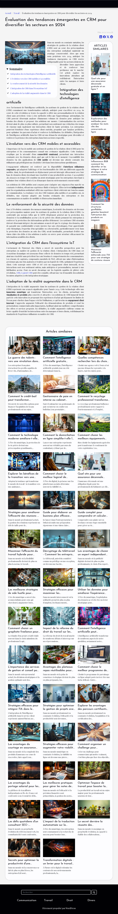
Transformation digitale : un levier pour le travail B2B (58, 864)
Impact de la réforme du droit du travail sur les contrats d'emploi (58, 632)
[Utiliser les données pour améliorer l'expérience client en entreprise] (94, 577)
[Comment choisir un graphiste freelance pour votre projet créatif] (24, 616)
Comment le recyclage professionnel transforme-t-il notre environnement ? (94, 400)
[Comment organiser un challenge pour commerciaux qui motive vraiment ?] (94, 731)
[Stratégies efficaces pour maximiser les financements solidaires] (59, 577)
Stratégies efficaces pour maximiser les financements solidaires (58, 593)
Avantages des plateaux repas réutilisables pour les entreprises (58, 670)
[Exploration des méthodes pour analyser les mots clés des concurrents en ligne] (100, 104)
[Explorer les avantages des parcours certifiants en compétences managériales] (94, 693)
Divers (91, 900)
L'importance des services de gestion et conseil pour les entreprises (24, 670)
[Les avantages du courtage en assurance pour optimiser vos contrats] (24, 731)
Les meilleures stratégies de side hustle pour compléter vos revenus (23, 593)
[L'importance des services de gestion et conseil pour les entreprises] (24, 654)
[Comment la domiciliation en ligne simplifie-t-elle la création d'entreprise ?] (59, 422)
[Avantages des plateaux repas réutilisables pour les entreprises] (59, 654)
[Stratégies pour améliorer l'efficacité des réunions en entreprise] (24, 500)
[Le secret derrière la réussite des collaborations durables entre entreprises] (94, 809)
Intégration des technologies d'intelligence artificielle (33, 74)
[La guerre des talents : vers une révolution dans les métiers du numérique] (24, 345)
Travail (16, 13)
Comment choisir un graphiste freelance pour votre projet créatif (23, 632)
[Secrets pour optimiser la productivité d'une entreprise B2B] (24, 847)
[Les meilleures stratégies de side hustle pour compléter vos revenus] (24, 577)
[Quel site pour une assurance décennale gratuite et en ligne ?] (100, 64)
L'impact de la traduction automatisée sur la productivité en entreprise (59, 825)
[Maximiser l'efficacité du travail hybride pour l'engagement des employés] (24, 538)
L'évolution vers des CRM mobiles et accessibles (30, 79)
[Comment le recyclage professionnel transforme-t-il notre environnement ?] (94, 384)
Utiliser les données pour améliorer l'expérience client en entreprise (93, 593)
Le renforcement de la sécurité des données (28, 83)
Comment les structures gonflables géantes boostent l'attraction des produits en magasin (100, 212)
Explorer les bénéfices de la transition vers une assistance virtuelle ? (23, 477)
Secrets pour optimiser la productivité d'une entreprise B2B (23, 864)
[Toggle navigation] (6, 4)
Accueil (8, 13)
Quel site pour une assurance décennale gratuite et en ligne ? (98, 84)
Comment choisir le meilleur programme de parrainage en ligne (92, 670)
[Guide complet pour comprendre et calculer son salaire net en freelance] (94, 500)
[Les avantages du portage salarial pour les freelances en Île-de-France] (24, 770)
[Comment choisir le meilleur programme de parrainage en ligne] (94, 654)
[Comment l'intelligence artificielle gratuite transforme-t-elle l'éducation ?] (59, 345)
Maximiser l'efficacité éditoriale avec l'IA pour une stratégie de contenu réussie (100, 255)
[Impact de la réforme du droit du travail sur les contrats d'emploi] (59, 616)
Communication (26, 900)
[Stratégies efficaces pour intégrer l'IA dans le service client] (24, 693)
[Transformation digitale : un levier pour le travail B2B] (59, 847)
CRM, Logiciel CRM (24, 273)
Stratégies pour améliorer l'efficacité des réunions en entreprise (24, 516)
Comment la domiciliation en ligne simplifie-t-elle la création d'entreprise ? (59, 439)
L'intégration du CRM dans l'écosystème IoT (28, 88)
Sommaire (15, 69)
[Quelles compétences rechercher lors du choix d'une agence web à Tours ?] (94, 345)
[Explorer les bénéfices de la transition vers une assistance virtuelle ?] (24, 461)
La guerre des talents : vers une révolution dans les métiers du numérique (23, 361)
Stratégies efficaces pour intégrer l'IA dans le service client (23, 709)
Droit (70, 900)
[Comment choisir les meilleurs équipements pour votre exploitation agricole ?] (94, 422)
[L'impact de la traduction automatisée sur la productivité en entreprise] (59, 809)
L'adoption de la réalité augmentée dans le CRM (30, 93)
